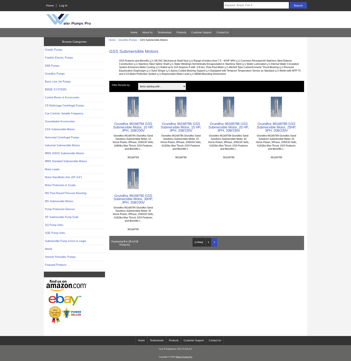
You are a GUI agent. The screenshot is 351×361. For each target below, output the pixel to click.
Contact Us (223, 32)
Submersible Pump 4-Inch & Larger (65, 241)
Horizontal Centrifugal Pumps (62, 137)
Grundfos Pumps (127, 40)
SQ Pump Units (54, 225)
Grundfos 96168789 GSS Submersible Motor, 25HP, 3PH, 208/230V (276, 127)
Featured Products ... (57, 264)
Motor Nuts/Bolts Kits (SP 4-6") (63, 177)
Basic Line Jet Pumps (58, 81)
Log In (63, 5)
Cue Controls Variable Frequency (64, 113)
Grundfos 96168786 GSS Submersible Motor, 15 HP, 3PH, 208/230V (181, 127)
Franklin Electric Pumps (59, 57)
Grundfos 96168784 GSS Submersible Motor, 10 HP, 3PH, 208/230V (133, 127)
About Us (147, 32)
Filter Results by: (121, 85)
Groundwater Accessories (60, 121)
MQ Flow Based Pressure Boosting (65, 193)
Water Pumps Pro (184, 357)
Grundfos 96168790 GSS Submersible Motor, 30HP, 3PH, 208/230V (133, 199)
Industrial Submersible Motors (62, 145)
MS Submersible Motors (59, 201)
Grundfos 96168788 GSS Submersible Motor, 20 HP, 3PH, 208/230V (228, 127)
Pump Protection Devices (60, 209)
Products (181, 32)
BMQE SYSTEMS (56, 89)
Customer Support (201, 32)
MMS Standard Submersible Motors (66, 161)
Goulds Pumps (53, 49)
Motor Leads (52, 169)
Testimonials (164, 32)
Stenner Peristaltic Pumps (60, 256)
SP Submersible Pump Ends (62, 217)
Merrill (48, 248)
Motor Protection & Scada (60, 185)
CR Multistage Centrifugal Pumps (64, 105)
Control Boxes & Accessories (62, 97)
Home (50, 5)
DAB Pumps (52, 65)
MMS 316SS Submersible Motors (64, 153)
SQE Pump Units (55, 232)
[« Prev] (199, 242)
